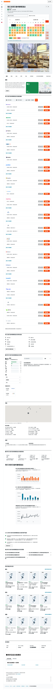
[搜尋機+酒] (1, 11)
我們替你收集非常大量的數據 (11, 679)
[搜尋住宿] (1, 7)
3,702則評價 (13, 9)
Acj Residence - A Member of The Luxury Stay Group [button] (34, 628)
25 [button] (19, 32)
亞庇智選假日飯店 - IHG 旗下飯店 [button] (22, 583)
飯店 (11, 686)
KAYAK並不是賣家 (9, 677)
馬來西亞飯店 (18, 686)
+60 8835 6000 (10, 12)
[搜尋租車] (1, 9)
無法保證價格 (18, 674)
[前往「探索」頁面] (1, 14)
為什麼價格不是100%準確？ (11, 680)
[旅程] (1, 19)
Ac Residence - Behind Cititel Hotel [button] (11, 628)
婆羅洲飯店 (23, 686)
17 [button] (17, 30)
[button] (2, 1)
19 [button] (22, 30)
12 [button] (22, 27)
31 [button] (40, 35)
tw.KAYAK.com (7, 686)
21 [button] (33, 32)
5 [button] (22, 25)
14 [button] (33, 30)
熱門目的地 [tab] (14, 658)
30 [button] (14, 35)
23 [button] (14, 32)
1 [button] (12, 25)
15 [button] (12, 30)
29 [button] (12, 35)
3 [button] (17, 25)
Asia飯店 (14, 686)
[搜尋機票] (1, 5)
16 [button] (14, 30)
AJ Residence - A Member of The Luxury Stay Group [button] (45, 628)
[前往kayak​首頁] (7, 1)
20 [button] (24, 30)
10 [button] (17, 27)
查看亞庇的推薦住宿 (48, 614)
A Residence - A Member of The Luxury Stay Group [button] (33, 583)
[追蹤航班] (1, 16)
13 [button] (24, 27)
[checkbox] (10, 389)
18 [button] (19, 30)
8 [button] (12, 27)
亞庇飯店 (27, 686)
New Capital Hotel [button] (9, 605)
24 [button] (17, 32)
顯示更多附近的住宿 (48, 569)
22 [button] (12, 32)
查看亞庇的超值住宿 (48, 592)
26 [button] (22, 32)
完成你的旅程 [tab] (9, 658)
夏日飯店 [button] (41, 605)
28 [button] (9, 35)
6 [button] (30, 27)
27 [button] (24, 32)
